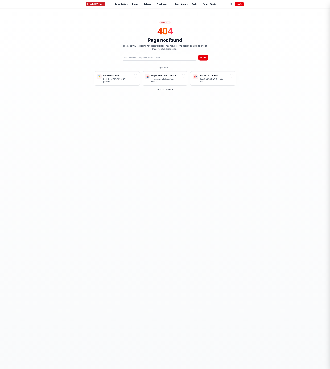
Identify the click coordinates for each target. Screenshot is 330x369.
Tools (194, 4)
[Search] (231, 4)
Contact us (169, 90)
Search (203, 57)
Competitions (180, 4)
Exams (135, 4)
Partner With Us (209, 4)
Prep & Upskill (162, 4)
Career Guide (120, 4)
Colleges (147, 4)
